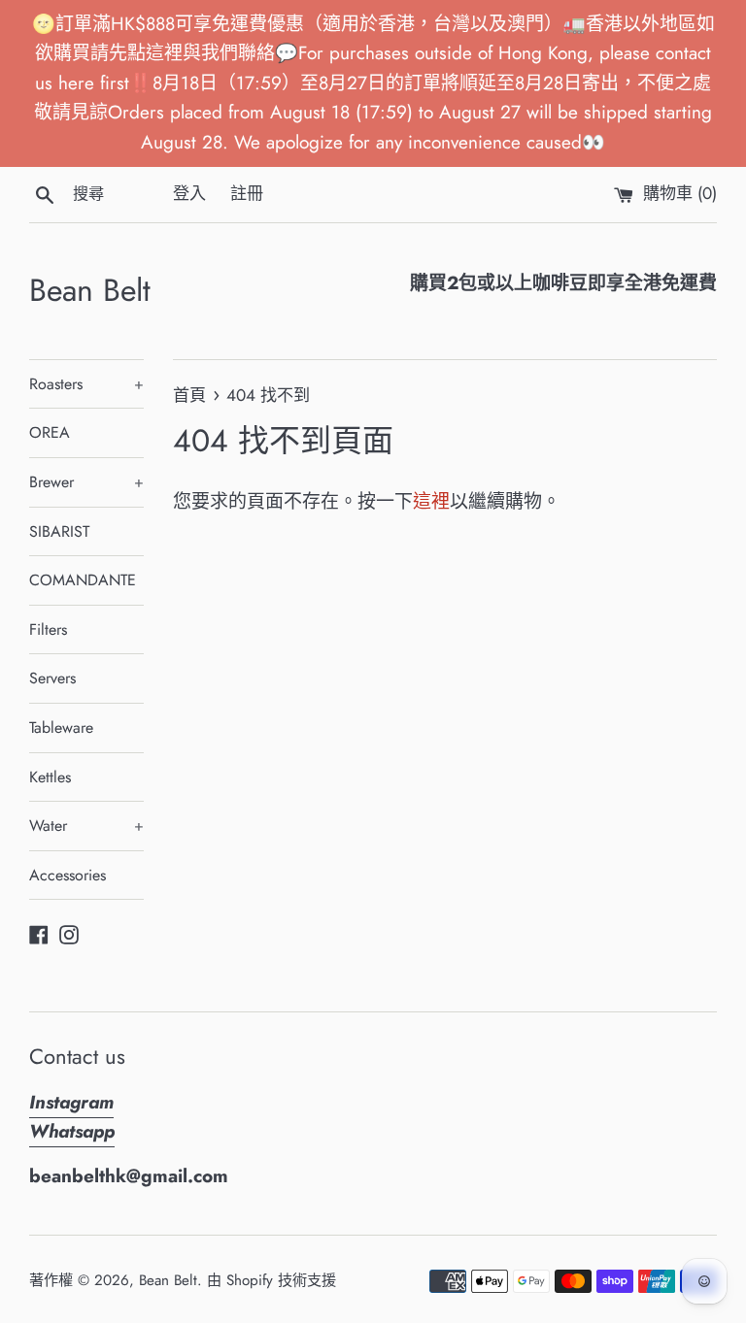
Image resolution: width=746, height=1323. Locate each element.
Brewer (86, 482)
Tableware (61, 727)
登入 (189, 193)
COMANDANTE (82, 580)
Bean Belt (90, 291)
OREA (49, 432)
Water (86, 825)
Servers (52, 678)
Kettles (50, 777)
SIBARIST (59, 531)
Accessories (67, 875)
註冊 (246, 193)
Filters (48, 629)
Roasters (86, 384)
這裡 (431, 501)
